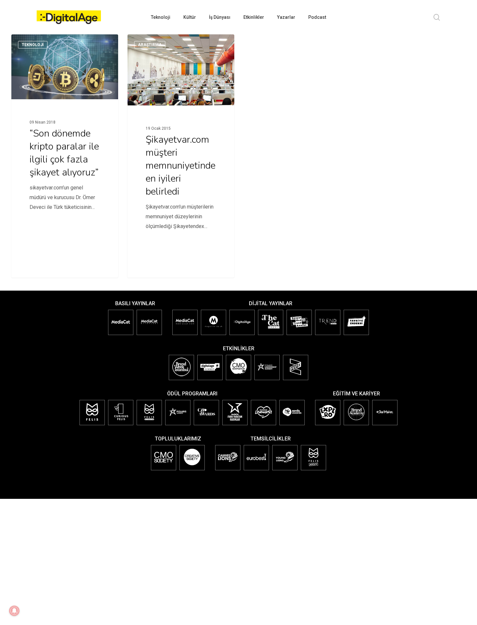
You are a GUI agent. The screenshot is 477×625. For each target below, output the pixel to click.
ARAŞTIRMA (150, 44)
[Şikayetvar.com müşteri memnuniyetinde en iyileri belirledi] (181, 141)
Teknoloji (33, 44)
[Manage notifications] (14, 611)
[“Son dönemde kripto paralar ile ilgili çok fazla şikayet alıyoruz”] (64, 138)
